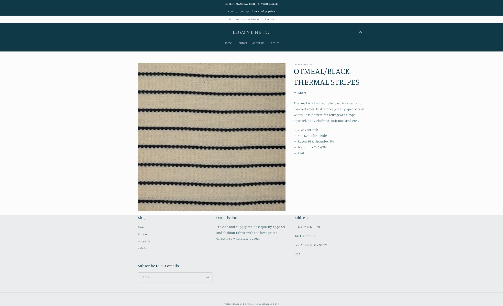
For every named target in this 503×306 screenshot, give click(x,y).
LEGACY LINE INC (240, 304)
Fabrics (143, 248)
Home (142, 227)
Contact (143, 234)
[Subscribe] (207, 277)
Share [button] (302, 92)
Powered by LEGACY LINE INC (264, 304)
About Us (144, 241)
